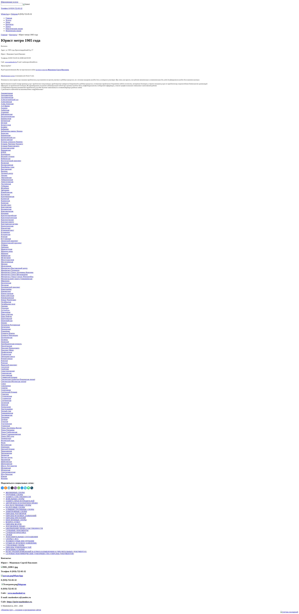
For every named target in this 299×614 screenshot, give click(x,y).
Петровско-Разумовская (10, 325)
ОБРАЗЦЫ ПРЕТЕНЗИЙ (16, 518)
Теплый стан (6, 411)
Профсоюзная (6, 352)
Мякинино (5, 281)
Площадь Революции (9, 335)
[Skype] (25, 487)
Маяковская (5, 256)
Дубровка (5, 186)
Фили (3, 443)
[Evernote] (28, 487)
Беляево (4, 127)
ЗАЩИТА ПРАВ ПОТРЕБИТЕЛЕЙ (20, 501)
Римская (4, 363)
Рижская (4, 361)
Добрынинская (7, 180)
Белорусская (6, 125)
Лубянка (4, 245)
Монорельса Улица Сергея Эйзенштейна (17, 277)
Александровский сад (9, 100)
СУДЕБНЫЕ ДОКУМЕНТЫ (17, 530)
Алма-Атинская (7, 104)
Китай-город (6, 205)
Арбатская (5, 110)
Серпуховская (6, 375)
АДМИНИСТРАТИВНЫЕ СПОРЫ (20, 509)
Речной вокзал (6, 359)
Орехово (4, 306)
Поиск (8, 27)
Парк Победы (6, 316)
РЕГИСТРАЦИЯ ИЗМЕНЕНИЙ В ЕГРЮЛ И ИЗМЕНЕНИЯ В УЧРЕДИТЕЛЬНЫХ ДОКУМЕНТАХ (46, 552)
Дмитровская (6, 178)
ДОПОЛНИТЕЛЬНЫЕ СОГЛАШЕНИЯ (22, 537)
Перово (4, 323)
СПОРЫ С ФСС (12, 539)
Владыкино (5, 154)
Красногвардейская (8, 215)
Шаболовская (6, 462)
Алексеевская (6, 102)
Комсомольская (7, 211)
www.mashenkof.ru (11, 62)
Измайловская (6, 192)
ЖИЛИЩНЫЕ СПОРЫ (15, 493)
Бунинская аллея (7, 148)
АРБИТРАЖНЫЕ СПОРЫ (16, 511)
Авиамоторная (7, 93)
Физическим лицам (13, 31)
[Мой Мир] (22, 487)
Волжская (5, 163)
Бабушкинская (6, 114)
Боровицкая (5, 135)
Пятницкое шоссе (8, 356)
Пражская (5, 342)
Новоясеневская (7, 298)
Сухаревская (6, 398)
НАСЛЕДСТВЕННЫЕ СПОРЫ (18, 505)
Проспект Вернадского (10, 348)
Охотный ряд (5, 310)
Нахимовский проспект (10, 287)
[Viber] (15, 487)
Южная (4, 476)
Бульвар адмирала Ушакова (12, 142)
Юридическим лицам (14, 29)
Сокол (3, 384)
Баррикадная (6, 119)
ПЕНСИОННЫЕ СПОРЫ (16, 520)
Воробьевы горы (7, 167)
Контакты (9, 24)
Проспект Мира (7, 350)
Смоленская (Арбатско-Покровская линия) (18, 379)
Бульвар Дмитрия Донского (12, 144)
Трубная (4, 419)
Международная (7, 260)
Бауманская (5, 121)
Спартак (4, 388)
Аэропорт (5, 112)
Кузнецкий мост (7, 230)
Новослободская (7, 296)
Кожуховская (6, 207)
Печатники (5, 327)
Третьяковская (6, 415)
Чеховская (5, 455)
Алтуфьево (5, 106)
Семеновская (6, 373)
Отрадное (5, 308)
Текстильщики (7, 409)
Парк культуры (7, 314)
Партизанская (6, 319)
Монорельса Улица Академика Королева (17, 272)
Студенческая (6, 396)
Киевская (4, 203)
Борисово (5, 133)
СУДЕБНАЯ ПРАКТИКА (16, 533)
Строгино (5, 394)
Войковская (5, 159)
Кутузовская (6, 239)
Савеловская (5, 367)
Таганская (5, 403)
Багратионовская (7, 116)
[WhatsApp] (18, 487)
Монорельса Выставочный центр (14, 268)
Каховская (5, 199)
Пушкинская (6, 354)
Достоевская (6, 184)
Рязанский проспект (9, 365)
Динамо (4, 175)
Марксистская (6, 249)
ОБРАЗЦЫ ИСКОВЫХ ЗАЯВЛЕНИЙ (21, 516)
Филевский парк (7, 441)
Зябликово (5, 190)
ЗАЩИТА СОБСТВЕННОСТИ (18, 497)
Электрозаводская (8, 472)
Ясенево (4, 478)
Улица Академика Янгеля (11, 428)
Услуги (8, 20)
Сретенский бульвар (9, 392)
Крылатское (5, 228)
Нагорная (5, 285)
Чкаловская (5, 459)
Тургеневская (6, 424)
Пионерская (6, 329)
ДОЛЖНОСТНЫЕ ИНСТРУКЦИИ (20, 541)
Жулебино (5, 188)
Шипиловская (6, 464)
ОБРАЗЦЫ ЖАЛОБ (13, 524)
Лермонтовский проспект (11, 243)
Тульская (4, 422)
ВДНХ (3, 152)
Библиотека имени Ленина (11, 131)
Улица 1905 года (7, 436)
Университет (6, 438)
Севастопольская (7, 371)
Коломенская (6, 209)
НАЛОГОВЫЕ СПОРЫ (15, 507)
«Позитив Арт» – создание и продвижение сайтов (21, 610)
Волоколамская (7, 165)
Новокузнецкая (7, 293)
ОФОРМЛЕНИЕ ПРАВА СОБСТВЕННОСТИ (24, 528)
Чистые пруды (6, 457)
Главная (9, 18)
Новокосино (6, 291)
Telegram (14, 14)
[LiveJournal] (31, 487)
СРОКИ (9, 535)
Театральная (6, 407)
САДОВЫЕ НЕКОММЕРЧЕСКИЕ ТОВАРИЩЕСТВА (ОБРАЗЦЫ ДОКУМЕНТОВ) (40, 554)
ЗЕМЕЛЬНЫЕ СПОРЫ (15, 499)
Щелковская (6, 468)
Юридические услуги (9, 2)
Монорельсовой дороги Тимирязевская (16, 279)
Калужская (5, 194)
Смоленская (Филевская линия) (13, 382)
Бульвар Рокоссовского (10, 146)
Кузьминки (5, 232)
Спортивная (6, 390)
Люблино (5, 247)
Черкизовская (6, 451)
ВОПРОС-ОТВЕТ (13, 522)
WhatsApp (5, 14)
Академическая (7, 97)
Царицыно (5, 447)
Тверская (4, 405)
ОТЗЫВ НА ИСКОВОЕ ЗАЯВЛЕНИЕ (21, 543)
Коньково (5, 213)
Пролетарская (6, 346)
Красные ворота (7, 222)
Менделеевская (7, 262)
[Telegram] (8, 487)
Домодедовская (7, 182)
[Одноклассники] (5, 487)
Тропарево (5, 417)
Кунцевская (5, 234)
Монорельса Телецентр (10, 270)
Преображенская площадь (11, 344)
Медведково (6, 258)
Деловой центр (7, 173)
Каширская (5, 201)
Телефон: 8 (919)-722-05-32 (11, 8)
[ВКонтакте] (2, 487)
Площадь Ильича (8, 333)
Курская (4, 237)
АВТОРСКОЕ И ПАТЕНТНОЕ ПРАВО (22, 503)
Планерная (5, 331)
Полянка (4, 340)
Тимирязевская (7, 413)
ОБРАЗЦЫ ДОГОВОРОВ (16, 514)
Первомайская (6, 321)
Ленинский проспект (9, 241)
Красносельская (7, 220)
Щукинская (5, 470)
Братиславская (6, 140)
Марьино (4, 253)
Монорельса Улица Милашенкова (14, 275)
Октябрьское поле (8, 304)
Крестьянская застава (9, 224)
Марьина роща (7, 251)
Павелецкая (5, 312)
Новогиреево (6, 289)
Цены (8, 22)
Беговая (4, 123)
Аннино (4, 108)
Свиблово (5, 369)
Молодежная (6, 266)
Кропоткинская (7, 226)
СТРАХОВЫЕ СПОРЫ (15, 545)
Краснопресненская (9, 218)
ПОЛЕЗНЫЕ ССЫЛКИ (15, 549)
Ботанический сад (8, 138)
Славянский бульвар (9, 377)
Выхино (4, 171)
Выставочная (6, 169)
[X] (12, 487)
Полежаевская (6, 337)
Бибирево (5, 129)
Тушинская (5, 426)
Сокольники (6, 386)
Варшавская (6, 150)
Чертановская (6, 453)
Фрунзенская (6, 445)
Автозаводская (7, 95)
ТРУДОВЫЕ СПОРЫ (14, 495)
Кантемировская (7, 197)
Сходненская (6, 400)
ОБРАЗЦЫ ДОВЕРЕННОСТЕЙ (18, 547)
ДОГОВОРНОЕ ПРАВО (15, 526)
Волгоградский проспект (11, 161)
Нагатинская (6, 283)
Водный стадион (7, 156)
